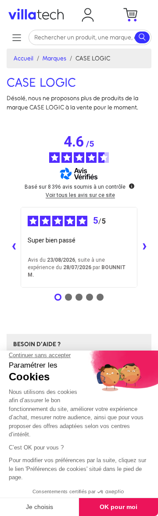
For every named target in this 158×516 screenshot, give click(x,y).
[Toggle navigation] (16, 37)
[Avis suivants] (144, 247)
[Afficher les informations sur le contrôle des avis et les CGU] (131, 186)
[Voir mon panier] (130, 15)
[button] (87, 15)
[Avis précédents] (13, 247)
